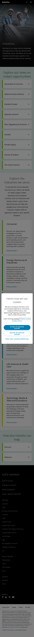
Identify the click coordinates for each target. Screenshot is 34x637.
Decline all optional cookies (17, 333)
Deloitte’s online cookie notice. (21, 320)
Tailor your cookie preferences (17, 339)
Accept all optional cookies (17, 327)
